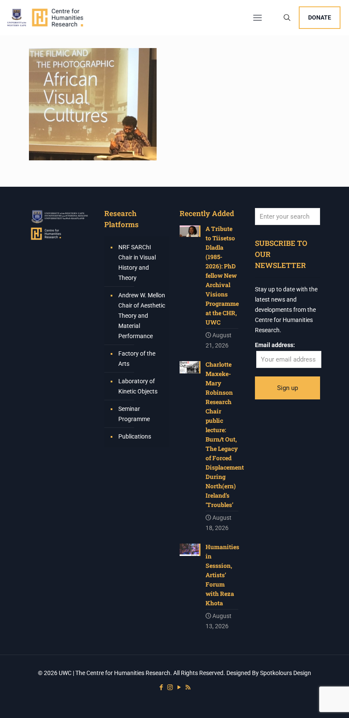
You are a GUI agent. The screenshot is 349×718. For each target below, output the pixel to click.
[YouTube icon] (179, 687)
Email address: (275, 345)
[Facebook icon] (161, 687)
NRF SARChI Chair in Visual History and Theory (137, 262)
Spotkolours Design (285, 673)
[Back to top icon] (308, 700)
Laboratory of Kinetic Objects (137, 386)
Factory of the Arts (136, 358)
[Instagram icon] (170, 687)
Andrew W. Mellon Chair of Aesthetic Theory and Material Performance (141, 315)
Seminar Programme (134, 413)
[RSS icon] (188, 687)
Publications (134, 436)
